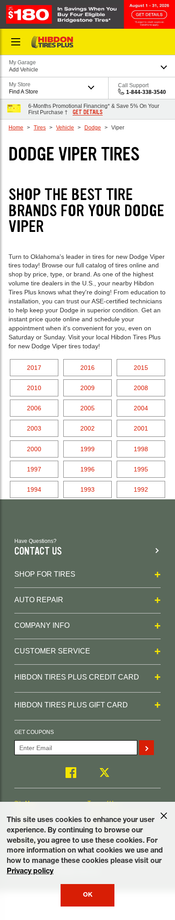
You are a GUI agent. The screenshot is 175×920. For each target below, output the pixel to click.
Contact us (38, 551)
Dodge (92, 127)
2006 (34, 408)
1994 (34, 489)
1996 (87, 469)
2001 (141, 428)
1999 (87, 449)
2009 (87, 387)
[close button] (163, 815)
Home (16, 127)
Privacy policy (30, 872)
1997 (34, 469)
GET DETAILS (88, 112)
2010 (34, 387)
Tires (40, 127)
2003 (34, 428)
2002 (87, 428)
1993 (87, 489)
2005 (87, 408)
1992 (141, 489)
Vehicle (65, 127)
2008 (141, 387)
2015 (141, 367)
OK (87, 895)
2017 (34, 367)
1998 (141, 449)
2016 (87, 367)
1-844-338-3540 (146, 92)
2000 (34, 449)
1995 (141, 469)
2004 (141, 408)
